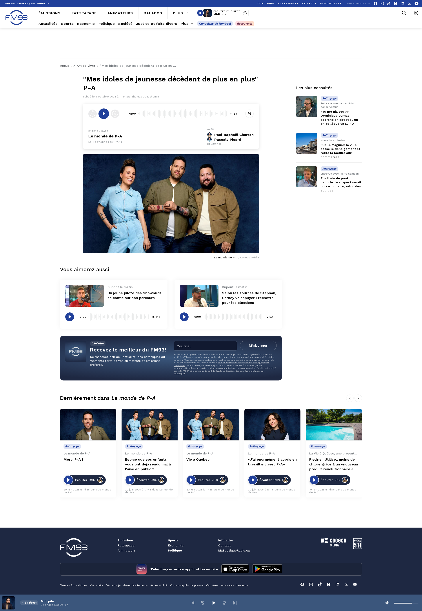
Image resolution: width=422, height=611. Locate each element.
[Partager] (249, 114)
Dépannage (113, 585)
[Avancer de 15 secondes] (115, 114)
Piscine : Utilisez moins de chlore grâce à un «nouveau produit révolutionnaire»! (333, 464)
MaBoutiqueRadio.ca (234, 550)
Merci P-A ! (73, 459)
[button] (192, 602)
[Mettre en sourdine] (387, 603)
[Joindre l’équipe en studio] (245, 13)
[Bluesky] (395, 4)
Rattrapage (126, 545)
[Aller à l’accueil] (16, 17)
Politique (175, 550)
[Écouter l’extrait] (103, 113)
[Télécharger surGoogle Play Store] (267, 569)
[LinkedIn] (402, 4)
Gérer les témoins (135, 585)
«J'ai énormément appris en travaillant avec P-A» (272, 461)
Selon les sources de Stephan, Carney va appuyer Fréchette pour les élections (249, 298)
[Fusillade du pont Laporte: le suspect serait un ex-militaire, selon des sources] (306, 176)
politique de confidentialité (208, 371)
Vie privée (96, 585)
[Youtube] (416, 4)
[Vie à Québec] (211, 425)
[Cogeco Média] (333, 545)
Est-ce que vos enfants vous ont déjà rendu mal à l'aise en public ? (148, 464)
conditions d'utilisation (252, 371)
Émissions (126, 540)
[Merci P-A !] (88, 425)
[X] (409, 4)
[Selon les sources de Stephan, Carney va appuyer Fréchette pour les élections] (199, 296)
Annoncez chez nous (235, 585)
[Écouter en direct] (200, 12)
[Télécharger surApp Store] (235, 569)
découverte (244, 23)
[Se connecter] (416, 13)
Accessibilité (158, 585)
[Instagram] (382, 4)
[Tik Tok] (388, 4)
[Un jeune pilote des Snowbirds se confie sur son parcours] (84, 296)
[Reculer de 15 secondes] (92, 114)
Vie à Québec (197, 459)
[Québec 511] (357, 548)
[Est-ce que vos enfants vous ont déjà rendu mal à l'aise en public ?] (150, 425)
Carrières (212, 585)
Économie (176, 545)
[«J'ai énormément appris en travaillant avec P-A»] (272, 425)
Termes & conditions (73, 585)
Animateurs (127, 550)
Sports (173, 540)
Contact (224, 545)
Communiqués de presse (187, 585)
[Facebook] (375, 4)
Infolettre (225, 540)
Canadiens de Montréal (215, 23)
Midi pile (220, 14)
